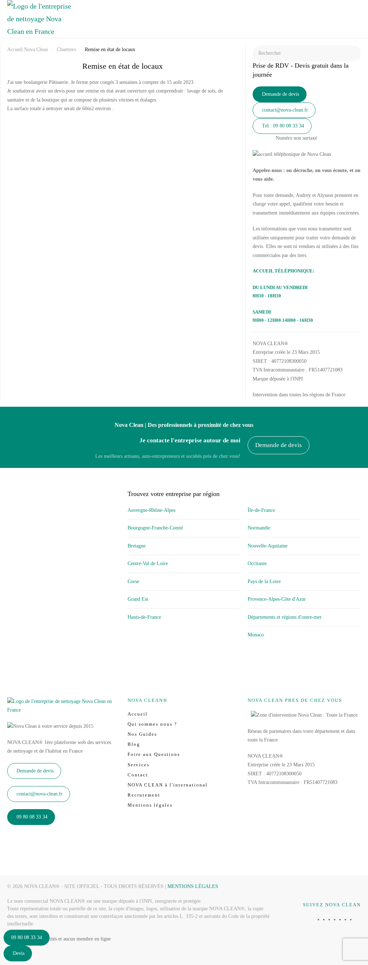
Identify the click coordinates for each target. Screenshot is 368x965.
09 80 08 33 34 (26, 937)
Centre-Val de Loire (148, 563)
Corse (133, 581)
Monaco (256, 634)
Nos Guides (142, 734)
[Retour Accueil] (39, 19)
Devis (18, 953)
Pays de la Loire (264, 581)
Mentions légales (150, 805)
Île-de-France (261, 510)
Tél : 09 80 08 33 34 (283, 125)
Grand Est (138, 599)
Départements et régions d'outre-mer (285, 617)
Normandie (259, 528)
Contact (138, 774)
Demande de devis (280, 94)
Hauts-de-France (144, 617)
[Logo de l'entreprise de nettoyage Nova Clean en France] (63, 705)
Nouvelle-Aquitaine (268, 546)
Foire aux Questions (154, 754)
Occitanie (257, 563)
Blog (134, 744)
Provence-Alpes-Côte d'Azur (277, 599)
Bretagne (137, 546)
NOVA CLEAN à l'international (168, 785)
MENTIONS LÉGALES (192, 886)
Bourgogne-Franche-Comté (155, 528)
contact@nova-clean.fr (285, 110)
